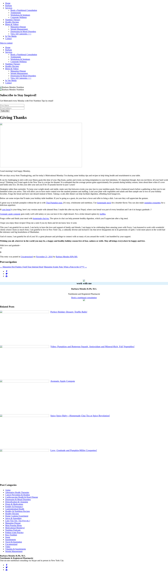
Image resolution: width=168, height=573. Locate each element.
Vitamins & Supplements (15, 549)
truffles (103, 214)
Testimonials (15, 13)
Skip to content (6, 43)
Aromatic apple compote (10, 214)
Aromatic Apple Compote (62, 381)
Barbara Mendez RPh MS (66, 257)
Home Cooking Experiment (16, 516)
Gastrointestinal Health (14, 509)
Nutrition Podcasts (12, 530)
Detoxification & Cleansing (16, 502)
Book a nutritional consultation (84, 298)
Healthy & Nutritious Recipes (17, 511)
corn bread (6, 209)
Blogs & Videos (12, 24)
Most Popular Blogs (13, 525)
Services (8, 8)
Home (7, 3)
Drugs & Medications (14, 504)
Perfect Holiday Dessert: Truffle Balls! (68, 312)
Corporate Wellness (18, 17)
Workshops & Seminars (20, 15)
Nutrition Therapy (12, 20)
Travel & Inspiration (13, 542)
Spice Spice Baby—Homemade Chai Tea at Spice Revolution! (80, 415)
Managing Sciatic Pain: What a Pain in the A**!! (65, 267)
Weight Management (19, 29)
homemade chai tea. (41, 218)
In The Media (11, 36)
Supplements (10, 539)
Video (7, 547)
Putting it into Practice (14, 532)
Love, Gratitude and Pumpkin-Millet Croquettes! (73, 450)
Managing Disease (18, 27)
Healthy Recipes (12, 22)
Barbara (8, 5)
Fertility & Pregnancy (14, 506)
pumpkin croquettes (152, 203)
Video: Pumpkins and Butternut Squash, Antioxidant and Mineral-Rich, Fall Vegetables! (92, 346)
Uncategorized (27, 257)
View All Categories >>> (20, 34)
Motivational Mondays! (15, 528)
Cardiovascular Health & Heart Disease (21, 497)
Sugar (7, 537)
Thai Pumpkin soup (54, 203)
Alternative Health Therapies (17, 492)
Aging (7, 490)
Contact (8, 38)
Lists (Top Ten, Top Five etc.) (17, 521)
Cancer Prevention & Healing (17, 495)
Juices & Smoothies (13, 518)
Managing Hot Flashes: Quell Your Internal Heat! (21, 267)
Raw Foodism (11, 535)
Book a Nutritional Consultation (23, 10)
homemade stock (104, 203)
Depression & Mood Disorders (23, 31)
